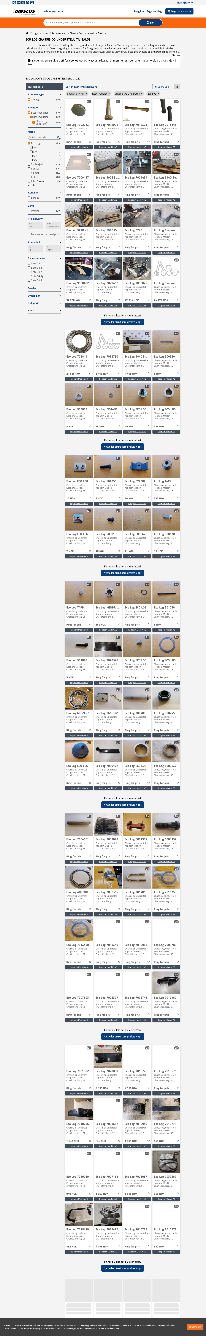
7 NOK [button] (99, 498)
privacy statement (100, 1328)
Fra (30, 247)
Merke (31, 132)
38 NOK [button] (100, 426)
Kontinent (33, 192)
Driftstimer (34, 296)
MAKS (49, 223)
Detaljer (32, 288)
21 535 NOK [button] (73, 373)
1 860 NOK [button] (102, 1194)
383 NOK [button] (159, 498)
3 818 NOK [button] (131, 1194)
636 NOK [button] (159, 1194)
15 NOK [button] (70, 498)
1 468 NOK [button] (102, 373)
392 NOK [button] (159, 1246)
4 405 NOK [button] (131, 373)
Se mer (176, 55)
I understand (195, 1327)
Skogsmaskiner (39, 33)
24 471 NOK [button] (161, 300)
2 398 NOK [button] (131, 1088)
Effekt (31, 310)
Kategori (33, 107)
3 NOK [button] (157, 373)
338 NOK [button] (159, 426)
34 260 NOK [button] (73, 300)
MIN (30, 223)
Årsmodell (34, 242)
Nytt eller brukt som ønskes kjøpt (122, 322)
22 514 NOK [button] (132, 300)
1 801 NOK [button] (131, 1141)
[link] (79, 110)
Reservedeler (59, 33)
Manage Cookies (75, 1328)
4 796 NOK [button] (102, 1246)
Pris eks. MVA (36, 219)
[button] (44, 86)
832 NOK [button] (71, 1246)
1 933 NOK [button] (72, 1141)
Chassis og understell (82, 33)
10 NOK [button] (100, 551)
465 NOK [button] (159, 1141)
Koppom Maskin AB (79, 147)
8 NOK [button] (70, 426)
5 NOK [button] (70, 677)
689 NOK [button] (101, 624)
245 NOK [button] (101, 1141)
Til (47, 247)
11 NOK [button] (129, 551)
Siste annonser (36, 258)
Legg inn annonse (181, 11)
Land (31, 205)
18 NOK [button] (129, 498)
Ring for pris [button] (73, 142)
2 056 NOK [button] (102, 1088)
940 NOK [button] (71, 1194)
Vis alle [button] (32, 185)
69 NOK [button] (129, 426)
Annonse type (36, 94)
